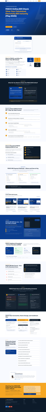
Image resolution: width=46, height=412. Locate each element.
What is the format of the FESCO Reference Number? (25, 365)
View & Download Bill (23, 48)
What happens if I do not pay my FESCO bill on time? (25, 356)
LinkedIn (36, 410)
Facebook (34, 410)
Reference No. (19, 41)
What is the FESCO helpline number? (23, 347)
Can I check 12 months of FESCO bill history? (24, 349)
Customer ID (27, 41)
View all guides (39, 196)
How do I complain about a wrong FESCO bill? (24, 358)
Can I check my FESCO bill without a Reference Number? (25, 340)
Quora (40, 410)
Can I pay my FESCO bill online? (22, 360)
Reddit (38, 410)
